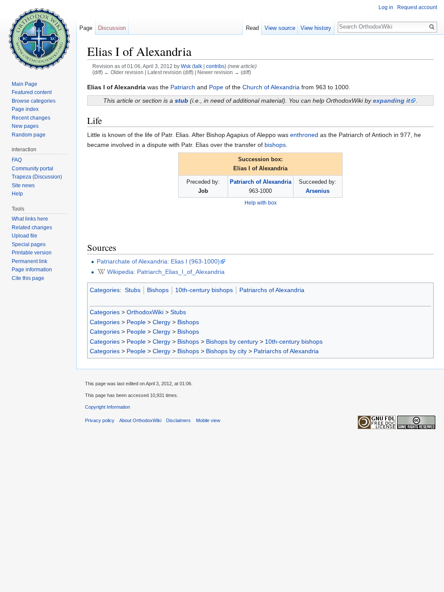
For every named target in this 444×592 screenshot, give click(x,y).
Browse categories (34, 101)
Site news (23, 185)
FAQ (17, 160)
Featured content (32, 92)
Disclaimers (178, 420)
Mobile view (208, 420)
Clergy (161, 322)
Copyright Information (107, 407)
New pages (25, 126)
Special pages (29, 244)
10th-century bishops (204, 289)
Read (252, 28)
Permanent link (29, 261)
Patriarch (182, 87)
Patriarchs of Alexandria (271, 289)
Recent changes (31, 118)
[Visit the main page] (38, 34)
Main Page (24, 84)
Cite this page (28, 278)
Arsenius (318, 191)
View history (315, 28)
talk (198, 66)
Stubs (132, 289)
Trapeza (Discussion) (37, 177)
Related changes (32, 227)
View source (279, 28)
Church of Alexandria (271, 87)
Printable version (32, 253)
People (136, 322)
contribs (215, 66)
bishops (275, 144)
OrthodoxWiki (145, 312)
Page (85, 28)
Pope (216, 87)
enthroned (304, 134)
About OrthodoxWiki (140, 420)
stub (181, 100)
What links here (30, 219)
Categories (105, 289)
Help (17, 194)
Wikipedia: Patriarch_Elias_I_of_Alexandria (166, 271)
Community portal (32, 169)
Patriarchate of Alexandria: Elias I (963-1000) (158, 261)
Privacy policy (99, 420)
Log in (386, 7)
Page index (25, 109)
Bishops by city (226, 351)
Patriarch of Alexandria (260, 182)
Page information (32, 270)
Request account (417, 7)
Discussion (112, 28)
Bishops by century (232, 341)
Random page (29, 135)
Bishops (158, 289)
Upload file (24, 236)
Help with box (261, 202)
